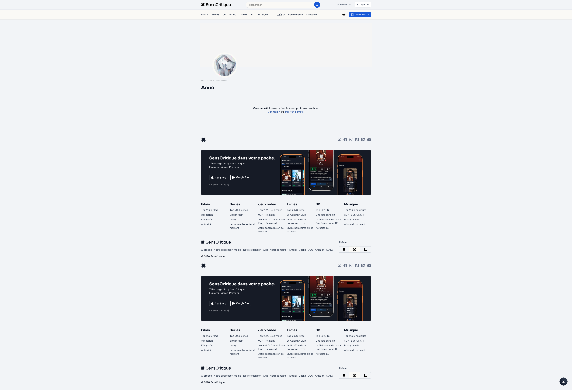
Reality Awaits (352, 219)
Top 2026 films (209, 209)
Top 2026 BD (323, 209)
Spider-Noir (236, 214)
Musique (351, 204)
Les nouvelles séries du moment (243, 226)
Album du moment (354, 224)
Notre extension (252, 249)
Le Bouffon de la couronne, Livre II (297, 221)
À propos (206, 249)
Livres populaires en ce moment (300, 229)
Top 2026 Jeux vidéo (270, 209)
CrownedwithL (221, 80)
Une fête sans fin (325, 214)
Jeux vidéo (267, 204)
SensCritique (206, 80)
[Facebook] (345, 140)
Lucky (233, 219)
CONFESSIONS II (354, 214)
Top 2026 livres (295, 209)
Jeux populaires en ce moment (271, 229)
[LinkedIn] (363, 140)
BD (317, 204)
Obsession (207, 214)
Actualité (206, 224)
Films (205, 204)
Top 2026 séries (239, 209)
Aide (265, 249)
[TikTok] (357, 140)
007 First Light (266, 214)
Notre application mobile (227, 249)
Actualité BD (322, 227)
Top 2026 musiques (355, 209)
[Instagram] (351, 140)
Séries (235, 204)
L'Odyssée (207, 219)
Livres (292, 204)
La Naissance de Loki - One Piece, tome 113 (328, 221)
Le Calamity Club (296, 214)
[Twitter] (339, 140)
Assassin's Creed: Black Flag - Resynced (271, 221)
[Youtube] (369, 140)
